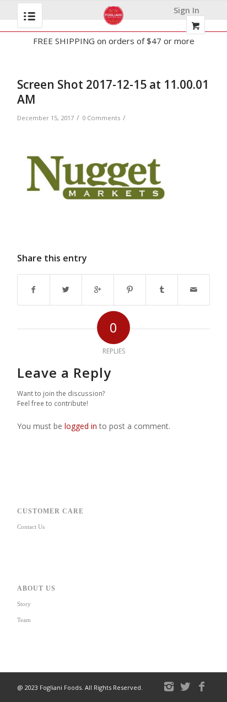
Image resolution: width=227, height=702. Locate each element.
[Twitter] (185, 686)
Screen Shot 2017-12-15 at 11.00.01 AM (113, 92)
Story (24, 604)
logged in (80, 426)
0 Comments (101, 118)
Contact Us (31, 526)
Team (24, 620)
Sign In (186, 10)
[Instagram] (168, 686)
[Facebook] (201, 686)
